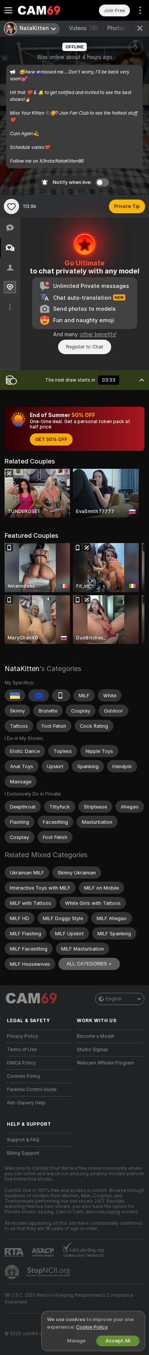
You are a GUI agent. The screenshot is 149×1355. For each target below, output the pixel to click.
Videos (83, 28)
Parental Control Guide (32, 1089)
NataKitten (22, 669)
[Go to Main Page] (45, 10)
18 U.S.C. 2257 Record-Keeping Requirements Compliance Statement (69, 1299)
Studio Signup (92, 1049)
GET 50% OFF (51, 439)
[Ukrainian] (15, 695)
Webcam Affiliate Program (105, 1063)
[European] (38, 695)
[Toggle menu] (8, 10)
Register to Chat (84, 347)
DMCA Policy (21, 1063)
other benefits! (98, 334)
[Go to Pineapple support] (13, 1272)
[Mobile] (61, 695)
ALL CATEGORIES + (89, 964)
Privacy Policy (22, 1036)
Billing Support (23, 1153)
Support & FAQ (23, 1139)
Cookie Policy (91, 1327)
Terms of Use (22, 1049)
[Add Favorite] (11, 206)
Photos (123, 28)
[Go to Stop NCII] (49, 1272)
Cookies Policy (23, 1076)
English (114, 999)
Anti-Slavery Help (26, 1103)
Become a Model (95, 1036)
